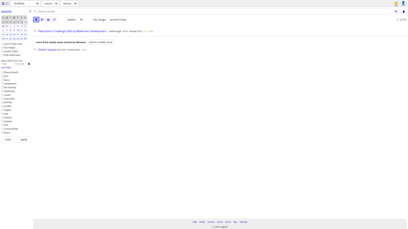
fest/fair (8, 102)
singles (7, 109)
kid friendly (10, 87)
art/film (8, 106)
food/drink (9, 91)
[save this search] (404, 11)
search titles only (13, 43)
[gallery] (48, 19)
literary (7, 117)
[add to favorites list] (35, 31)
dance (7, 132)
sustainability (11, 128)
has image (9, 47)
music (7, 79)
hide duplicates (12, 54)
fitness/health (11, 72)
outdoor (8, 121)
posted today (11, 51)
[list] (36, 19)
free (6, 124)
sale (6, 113)
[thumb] (42, 19)
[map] (54, 19)
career (7, 94)
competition (10, 83)
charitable (9, 98)
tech (6, 76)
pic (145, 31)
